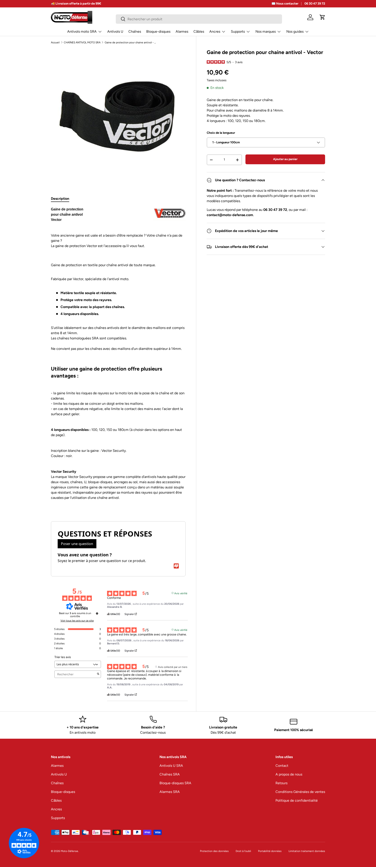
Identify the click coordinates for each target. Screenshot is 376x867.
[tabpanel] (118, 359)
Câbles (198, 31)
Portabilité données (270, 851)
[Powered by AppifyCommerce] (176, 566)
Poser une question (77, 543)
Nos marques (265, 31)
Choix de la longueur (221, 133)
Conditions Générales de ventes (300, 792)
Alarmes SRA (169, 792)
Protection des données (214, 851)
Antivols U (115, 31)
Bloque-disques (158, 31)
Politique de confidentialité (296, 800)
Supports (238, 31)
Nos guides (295, 31)
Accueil (55, 42)
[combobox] (199, 19)
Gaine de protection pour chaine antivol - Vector (131, 42)
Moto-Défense (69, 851)
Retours (281, 783)
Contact (281, 766)
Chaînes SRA (169, 774)
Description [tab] (60, 198)
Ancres (214, 31)
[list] (118, 116)
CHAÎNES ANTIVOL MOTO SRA (82, 42)
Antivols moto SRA (82, 31)
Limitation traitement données (307, 851)
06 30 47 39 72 (314, 3)
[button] (322, 17)
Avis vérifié (180, 593)
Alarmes (182, 31)
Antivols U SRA (171, 766)
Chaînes (134, 31)
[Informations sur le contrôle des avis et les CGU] (97, 613)
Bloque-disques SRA (175, 783)
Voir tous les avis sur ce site (77, 620)
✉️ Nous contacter (285, 3)
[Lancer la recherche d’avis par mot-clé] (98, 674)
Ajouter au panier (285, 159)
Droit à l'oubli (243, 851)
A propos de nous (288, 774)
